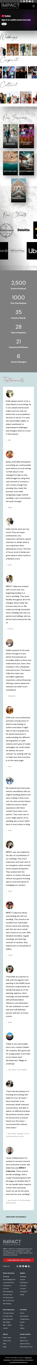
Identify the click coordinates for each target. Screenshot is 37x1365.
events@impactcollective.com (18, 1362)
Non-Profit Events (8, 1300)
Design (22, 1294)
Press (21, 1325)
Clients (22, 1313)
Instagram (21, 1)
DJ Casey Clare (8, 1316)
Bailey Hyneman (8, 1319)
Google (32, 1)
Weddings (6, 1276)
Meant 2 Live (24, 1341)
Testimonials (7, 1341)
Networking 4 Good (26, 1347)
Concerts (6, 1288)
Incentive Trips (7, 1294)
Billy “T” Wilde (7, 1325)
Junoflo (5, 1328)
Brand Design (7, 1303)
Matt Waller (6, 1322)
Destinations (24, 1282)
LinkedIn (26, 1)
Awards (22, 1322)
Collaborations (24, 1319)
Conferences (7, 1285)
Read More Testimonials (16, 1217)
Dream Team (7, 1338)
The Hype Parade (8, 1313)
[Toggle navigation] (33, 6)
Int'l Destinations (8, 1297)
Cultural (22, 1279)
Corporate (23, 1285)
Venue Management (9, 1279)
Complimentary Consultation (18, 1260)
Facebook (24, 1)
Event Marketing (8, 1291)
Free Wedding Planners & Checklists (22, 1360)
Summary (23, 1338)
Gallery (22, 1328)
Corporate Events (8, 1282)
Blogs (4, 1347)
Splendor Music (25, 1344)
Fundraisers (23, 1291)
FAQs (4, 1344)
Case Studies (24, 1316)
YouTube (29, 1)
